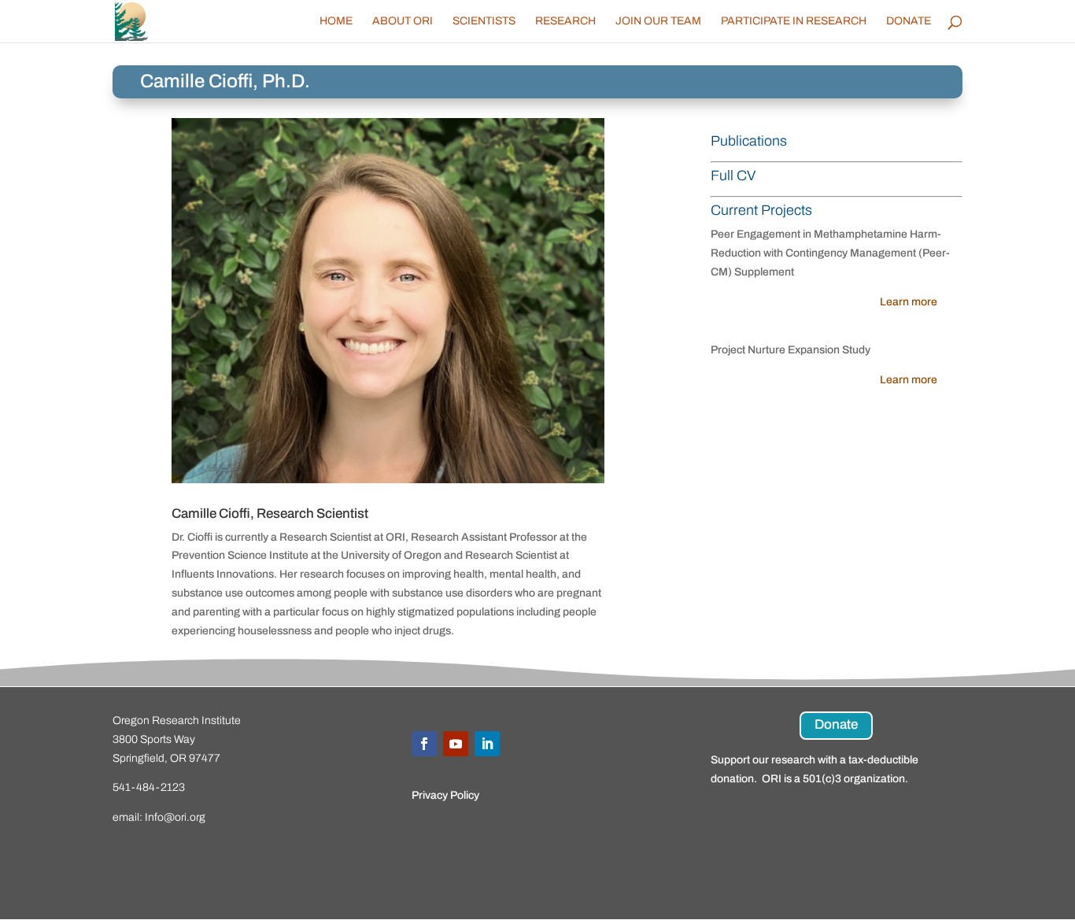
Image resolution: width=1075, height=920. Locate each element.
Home (336, 21)
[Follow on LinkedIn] (487, 743)
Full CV (733, 175)
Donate (908, 21)
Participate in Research (793, 21)
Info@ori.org (175, 817)
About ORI (402, 21)
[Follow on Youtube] (455, 743)
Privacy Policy (445, 795)
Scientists (484, 21)
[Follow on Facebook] (424, 743)
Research (565, 21)
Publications (749, 141)
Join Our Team (658, 21)
